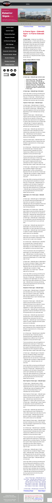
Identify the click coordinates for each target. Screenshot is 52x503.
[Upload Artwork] (13, 75)
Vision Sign (13, 499)
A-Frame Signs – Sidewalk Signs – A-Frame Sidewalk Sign (33, 33)
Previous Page (28, 26)
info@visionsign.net (39, 498)
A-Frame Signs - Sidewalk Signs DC (36, 477)
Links (13, 495)
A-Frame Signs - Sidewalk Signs (31, 488)
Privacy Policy (8, 495)
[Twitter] (12, 71)
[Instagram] (8, 71)
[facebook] (4, 71)
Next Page (41, 26)
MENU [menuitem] (28, 4)
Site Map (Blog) (13, 496)
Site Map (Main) (6, 496)
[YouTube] (15, 71)
